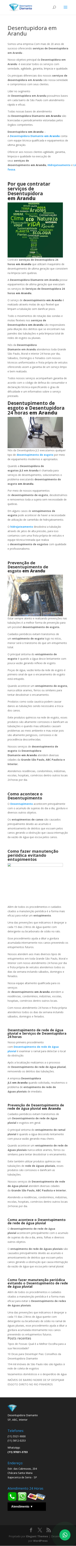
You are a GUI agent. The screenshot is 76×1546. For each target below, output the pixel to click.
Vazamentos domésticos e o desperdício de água (37, 1374)
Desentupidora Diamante (35, 136)
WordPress (40, 1540)
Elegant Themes (37, 1536)
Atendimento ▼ (22, 1506)
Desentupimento (21, 804)
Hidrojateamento (59, 165)
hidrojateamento (21, 526)
